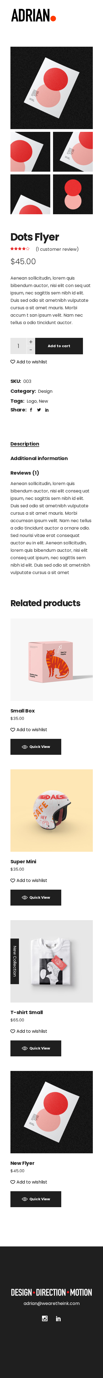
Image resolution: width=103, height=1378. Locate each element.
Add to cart (59, 346)
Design (45, 391)
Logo (32, 401)
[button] (28, 362)
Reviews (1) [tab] (24, 472)
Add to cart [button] (51, 659)
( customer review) (57, 249)
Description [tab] (24, 443)
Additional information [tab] (39, 458)
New (43, 401)
